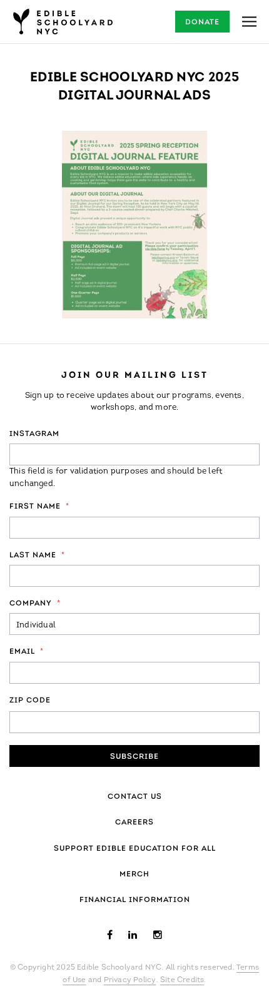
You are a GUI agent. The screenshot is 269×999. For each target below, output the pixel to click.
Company (35, 603)
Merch (134, 874)
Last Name (37, 555)
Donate (202, 22)
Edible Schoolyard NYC (63, 21)
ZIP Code (30, 700)
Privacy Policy (130, 980)
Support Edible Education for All (135, 849)
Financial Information (134, 900)
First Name (39, 506)
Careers (134, 822)
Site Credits (182, 980)
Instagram (34, 434)
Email (26, 652)
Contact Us (135, 797)
